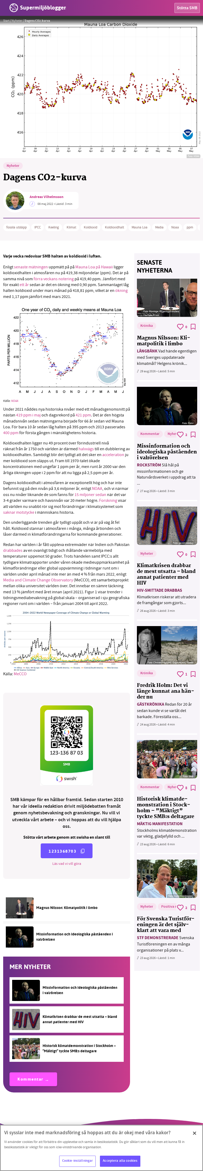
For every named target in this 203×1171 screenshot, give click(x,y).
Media (159, 227)
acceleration (113, 454)
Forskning (108, 500)
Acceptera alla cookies (120, 1161)
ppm (190, 227)
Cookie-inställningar (77, 1161)
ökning (121, 290)
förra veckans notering (54, 279)
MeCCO (20, 674)
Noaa (175, 227)
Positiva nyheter (174, 907)
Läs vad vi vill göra (66, 863)
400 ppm (11, 432)
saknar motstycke (18, 512)
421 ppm (83, 415)
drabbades (12, 550)
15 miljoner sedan (90, 494)
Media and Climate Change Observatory (38, 580)
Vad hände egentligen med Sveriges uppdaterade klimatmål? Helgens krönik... (167, 357)
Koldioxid (90, 227)
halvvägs (86, 449)
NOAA (14, 401)
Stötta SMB (187, 8)
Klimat (71, 227)
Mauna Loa (139, 227)
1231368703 (62, 851)
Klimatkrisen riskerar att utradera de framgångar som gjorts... (166, 596)
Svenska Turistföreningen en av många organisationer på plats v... (165, 944)
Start (6, 21)
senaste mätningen (31, 267)
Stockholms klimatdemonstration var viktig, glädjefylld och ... (167, 830)
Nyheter (17, 21)
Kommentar (30, 1079)
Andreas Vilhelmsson (46, 197)
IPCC (37, 227)
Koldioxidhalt (114, 227)
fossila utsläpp (16, 227)
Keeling (53, 227)
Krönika (146, 326)
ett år (24, 284)
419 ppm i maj (28, 415)
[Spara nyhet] (193, 327)
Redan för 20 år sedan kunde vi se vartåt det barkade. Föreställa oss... (164, 710)
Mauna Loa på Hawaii (94, 267)
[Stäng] (194, 1133)
